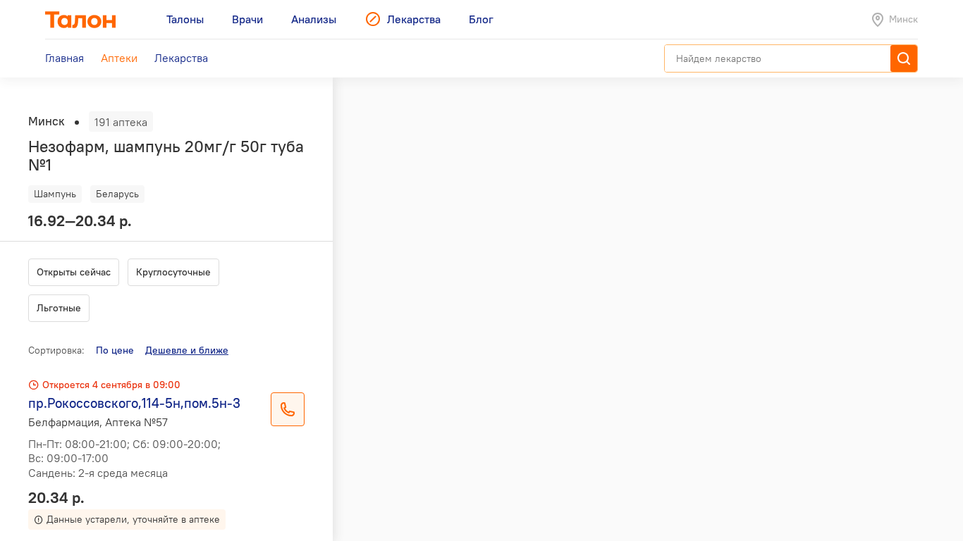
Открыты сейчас (74, 272)
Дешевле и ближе (186, 350)
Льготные (59, 307)
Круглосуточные (173, 272)
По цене (115, 350)
